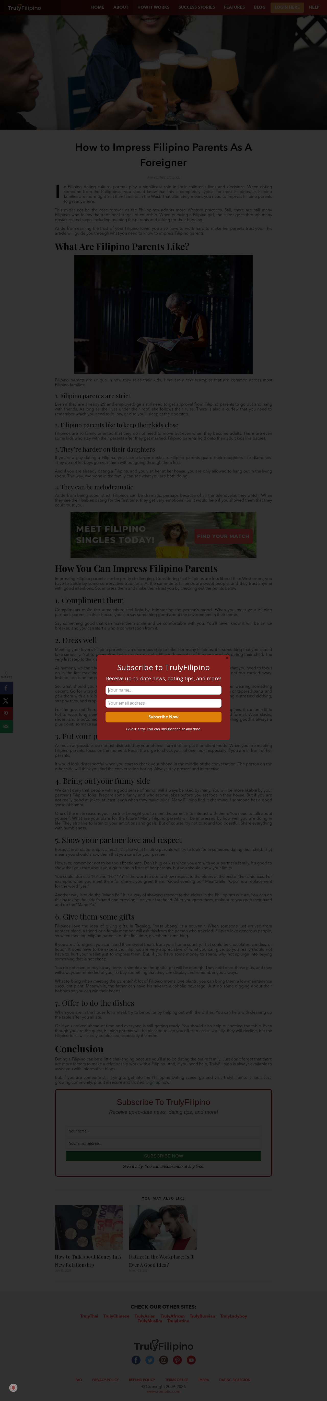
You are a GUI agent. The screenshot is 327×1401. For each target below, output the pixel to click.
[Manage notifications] (13, 1388)
